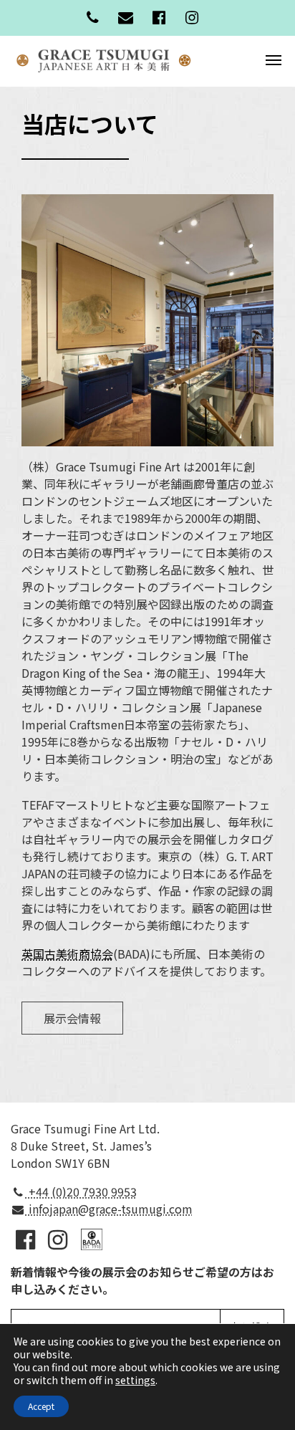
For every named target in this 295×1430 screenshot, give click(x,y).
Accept (41, 1406)
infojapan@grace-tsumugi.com (109, 1208)
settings (135, 1379)
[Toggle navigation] (273, 58)
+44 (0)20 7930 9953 (81, 1191)
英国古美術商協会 (67, 953)
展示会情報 (72, 1018)
